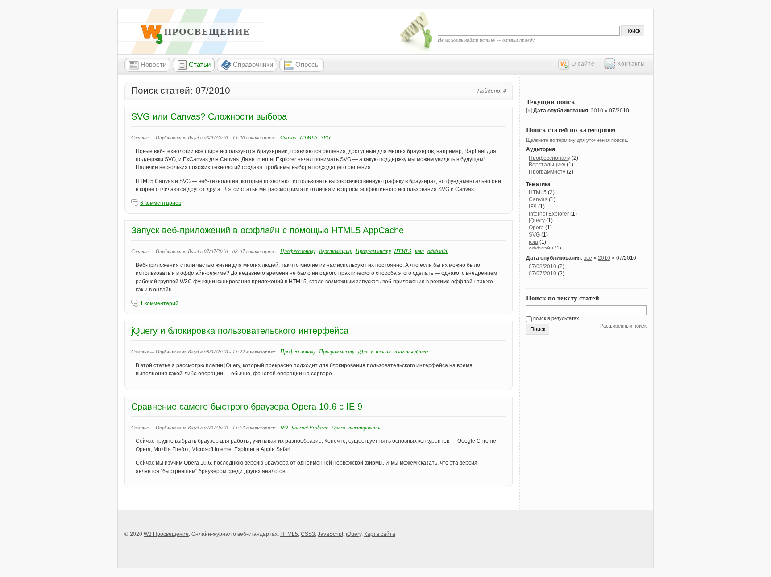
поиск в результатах (555, 318)
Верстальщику (335, 250)
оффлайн (437, 250)
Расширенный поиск (623, 325)
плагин (383, 351)
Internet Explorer (309, 427)
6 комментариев (160, 203)
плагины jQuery (411, 351)
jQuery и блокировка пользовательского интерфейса (239, 331)
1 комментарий (159, 303)
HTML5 (308, 137)
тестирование (364, 427)
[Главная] (152, 42)
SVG (326, 137)
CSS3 (308, 534)
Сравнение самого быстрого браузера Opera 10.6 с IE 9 (246, 406)
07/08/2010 (542, 266)
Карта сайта (379, 534)
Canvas (288, 137)
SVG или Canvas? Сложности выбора (209, 116)
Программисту (373, 250)
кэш (419, 250)
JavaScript (330, 534)
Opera (338, 427)
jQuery (365, 351)
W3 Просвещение (197, 31)
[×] (529, 111)
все (588, 258)
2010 (597, 111)
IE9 (284, 427)
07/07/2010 (542, 273)
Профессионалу (297, 250)
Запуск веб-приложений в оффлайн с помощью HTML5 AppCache (267, 230)
